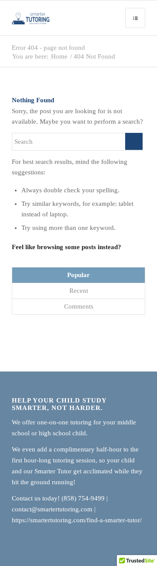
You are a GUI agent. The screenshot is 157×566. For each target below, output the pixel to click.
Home (59, 56)
